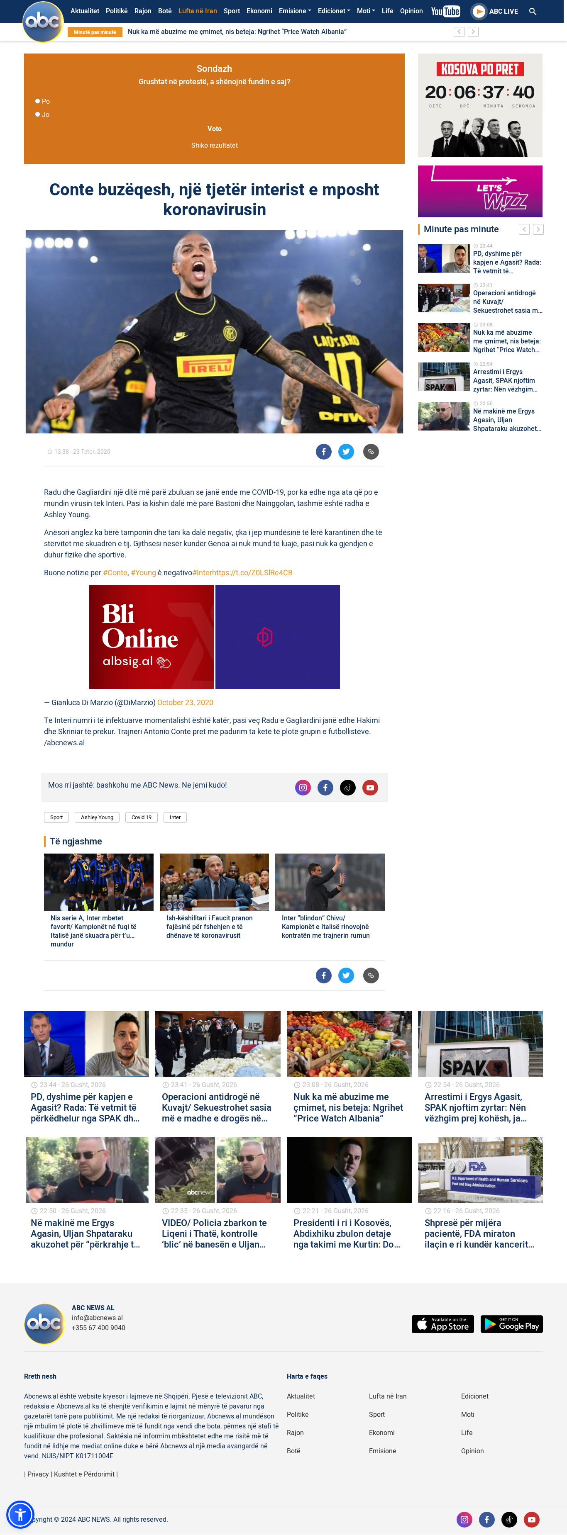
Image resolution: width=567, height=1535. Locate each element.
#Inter (202, 573)
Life (387, 11)
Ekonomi (259, 11)
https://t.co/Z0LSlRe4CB (252, 573)
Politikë (117, 11)
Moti (363, 11)
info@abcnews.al (97, 1318)
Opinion (411, 11)
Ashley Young (97, 817)
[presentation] (526, 230)
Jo (45, 115)
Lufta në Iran (197, 11)
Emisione (292, 11)
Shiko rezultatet (214, 146)
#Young (143, 573)
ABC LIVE (503, 11)
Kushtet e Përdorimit (84, 1474)
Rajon (143, 11)
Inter (175, 817)
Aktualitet (85, 11)
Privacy (38, 1474)
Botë (165, 11)
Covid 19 (142, 817)
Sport (232, 11)
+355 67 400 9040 (98, 1328)
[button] (20, 1515)
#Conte (115, 573)
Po (46, 102)
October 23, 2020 (185, 702)
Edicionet (331, 11)
